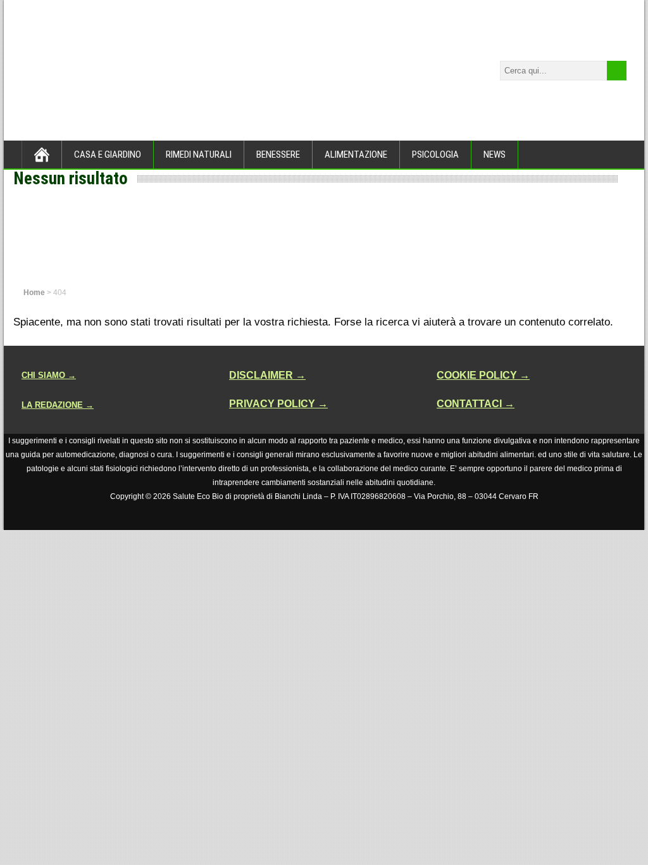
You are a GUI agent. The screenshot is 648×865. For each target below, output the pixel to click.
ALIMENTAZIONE (356, 154)
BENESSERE (278, 154)
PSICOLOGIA (435, 154)
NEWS (494, 154)
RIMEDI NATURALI (199, 154)
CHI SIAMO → (49, 375)
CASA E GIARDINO (107, 154)
